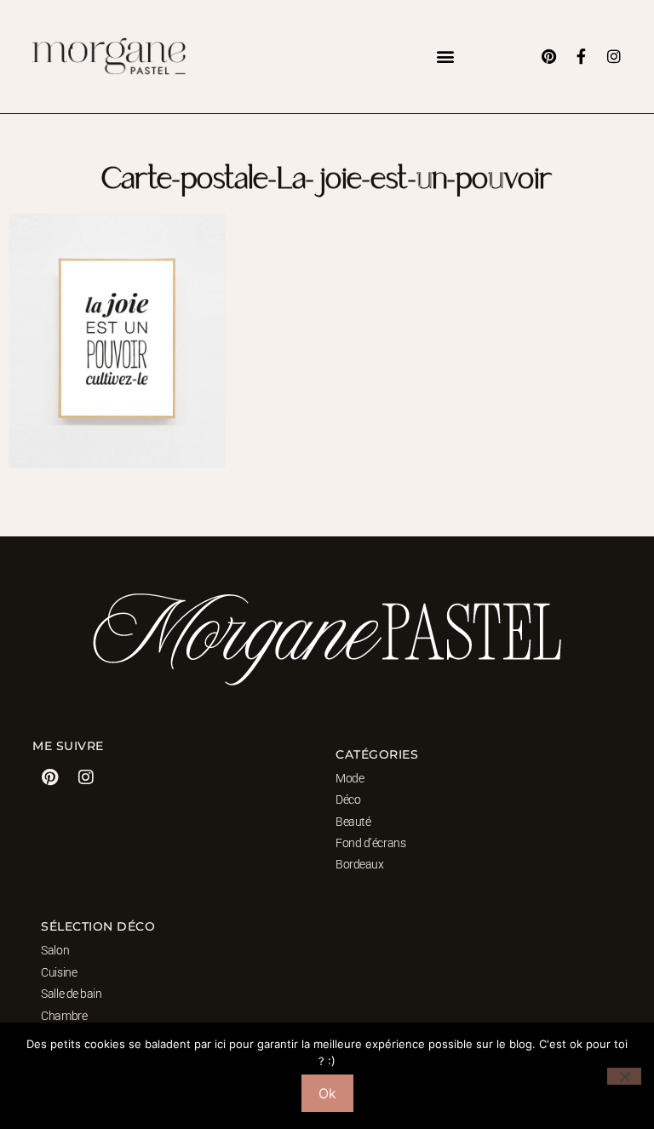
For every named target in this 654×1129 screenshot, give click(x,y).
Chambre (64, 1016)
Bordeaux (359, 864)
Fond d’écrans (370, 843)
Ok (327, 1093)
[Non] (624, 1076)
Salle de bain (71, 993)
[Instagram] (614, 56)
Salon (55, 950)
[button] (446, 57)
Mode (350, 778)
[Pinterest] (549, 56)
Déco (348, 799)
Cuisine (59, 972)
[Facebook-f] (581, 56)
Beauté (353, 821)
